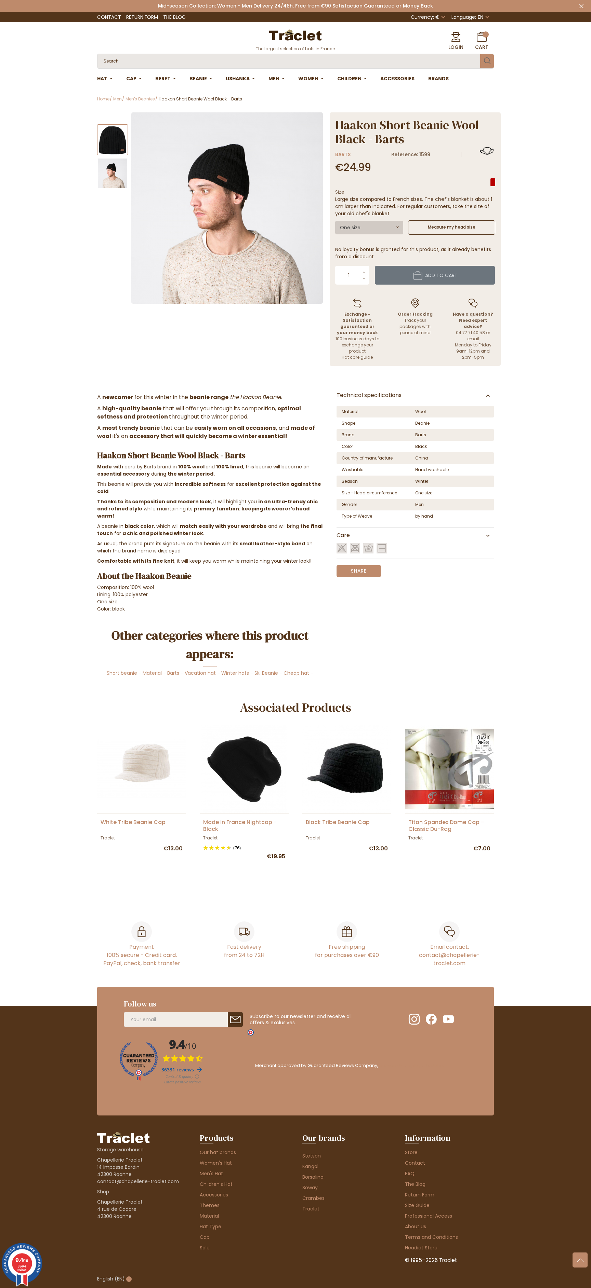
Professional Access (428, 1215)
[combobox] (369, 227)
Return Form (142, 17)
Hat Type (210, 1226)
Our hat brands (218, 1152)
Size (339, 192)
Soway (310, 1187)
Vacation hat (200, 673)
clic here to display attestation (412, 1065)
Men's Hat (211, 1173)
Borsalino (313, 1177)
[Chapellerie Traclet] (295, 34)
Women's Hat (216, 1163)
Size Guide (417, 1205)
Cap (205, 1237)
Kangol (310, 1166)
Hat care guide (357, 357)
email (473, 339)
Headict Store (421, 1247)
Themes (210, 1205)
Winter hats (235, 673)
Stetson (311, 1155)
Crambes (313, 1198)
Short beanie (122, 673)
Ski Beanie (266, 673)
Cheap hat (296, 673)
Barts (343, 154)
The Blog (174, 17)
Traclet (310, 1208)
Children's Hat (216, 1184)
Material (152, 673)
